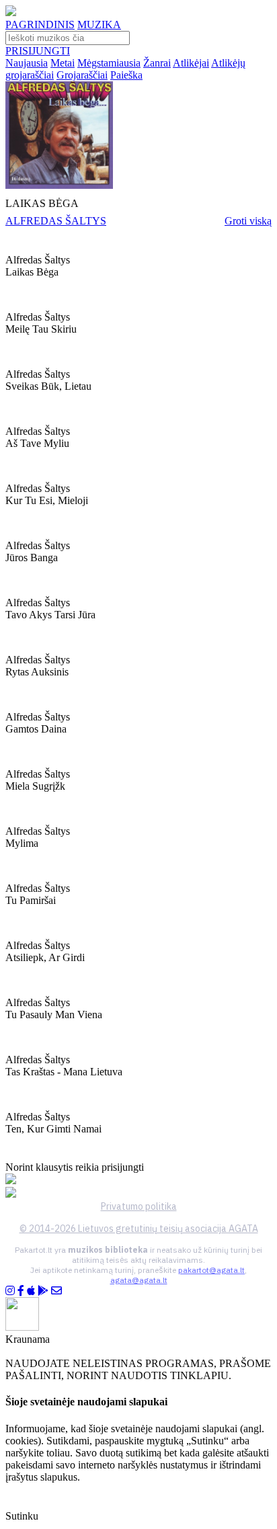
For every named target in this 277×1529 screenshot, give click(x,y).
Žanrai (157, 63)
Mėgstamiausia (109, 63)
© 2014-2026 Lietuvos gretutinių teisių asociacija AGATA (138, 1229)
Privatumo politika (139, 1206)
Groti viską (248, 220)
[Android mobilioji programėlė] (43, 1290)
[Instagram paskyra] (10, 1290)
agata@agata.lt (138, 1280)
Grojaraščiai (82, 75)
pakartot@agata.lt (211, 1270)
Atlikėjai (191, 63)
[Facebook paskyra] (20, 1290)
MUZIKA (99, 24)
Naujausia (26, 63)
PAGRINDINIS (40, 24)
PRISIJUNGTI (37, 50)
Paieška (126, 75)
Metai (62, 63)
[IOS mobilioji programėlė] (31, 1290)
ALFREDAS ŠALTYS (55, 220)
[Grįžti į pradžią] (10, 12)
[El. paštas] (56, 1290)
